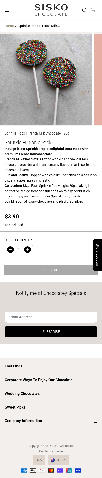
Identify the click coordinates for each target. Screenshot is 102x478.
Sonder (58, 451)
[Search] (84, 10)
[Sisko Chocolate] (51, 10)
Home (9, 26)
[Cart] (93, 10)
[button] (7, 10)
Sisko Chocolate (63, 446)
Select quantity (19, 240)
